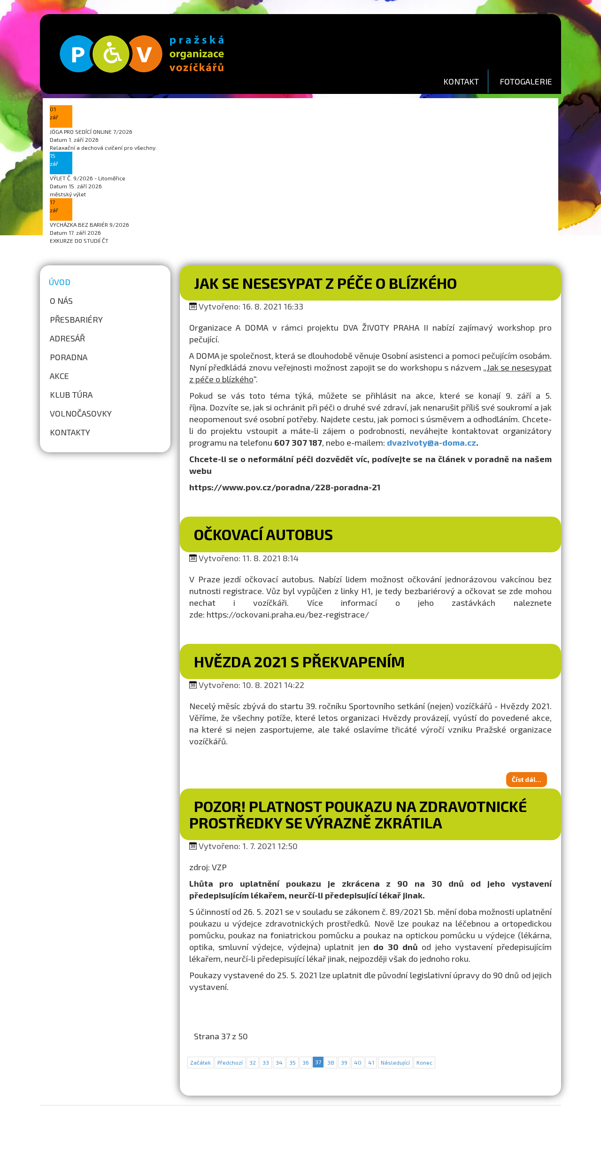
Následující (395, 1062)
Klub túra (71, 394)
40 (358, 1062)
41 (371, 1062)
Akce (59, 376)
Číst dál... (526, 779)
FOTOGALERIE (526, 81)
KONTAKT (461, 81)
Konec (424, 1062)
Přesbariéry (76, 319)
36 (305, 1062)
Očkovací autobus (263, 534)
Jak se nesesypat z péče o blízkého (325, 283)
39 (344, 1062)
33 (265, 1062)
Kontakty (70, 432)
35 (292, 1062)
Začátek (200, 1062)
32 (252, 1062)
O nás (61, 300)
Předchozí (230, 1062)
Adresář (67, 338)
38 (330, 1062)
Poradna (68, 357)
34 (279, 1062)
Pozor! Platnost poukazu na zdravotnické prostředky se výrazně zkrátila (358, 814)
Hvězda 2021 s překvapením (299, 661)
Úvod (59, 282)
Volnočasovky (81, 413)
